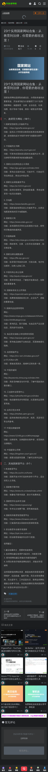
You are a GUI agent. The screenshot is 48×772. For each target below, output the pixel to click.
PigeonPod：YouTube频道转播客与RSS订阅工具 (11, 649)
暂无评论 (10, 722)
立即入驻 (41, 13)
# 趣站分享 (13, 594)
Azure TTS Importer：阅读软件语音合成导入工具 (11, 677)
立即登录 (24, 738)
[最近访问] (30, 3)
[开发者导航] (9, 3)
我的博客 (11, 23)
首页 (4, 23)
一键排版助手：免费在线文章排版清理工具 (35, 677)
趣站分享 (19, 23)
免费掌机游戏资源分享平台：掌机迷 (35, 705)
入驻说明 (5, 13)
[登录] (34, 4)
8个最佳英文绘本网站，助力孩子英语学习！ (11, 705)
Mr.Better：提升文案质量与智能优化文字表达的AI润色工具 (35, 649)
